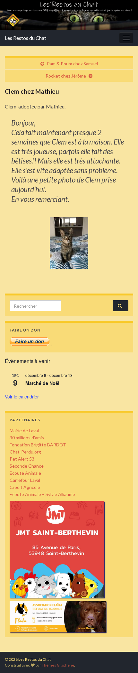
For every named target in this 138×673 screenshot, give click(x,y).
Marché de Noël (42, 383)
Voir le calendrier (22, 396)
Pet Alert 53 (22, 459)
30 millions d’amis (27, 437)
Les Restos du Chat (25, 38)
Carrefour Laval (25, 480)
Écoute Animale (25, 473)
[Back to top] (124, 658)
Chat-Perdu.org (25, 451)
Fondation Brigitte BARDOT (38, 444)
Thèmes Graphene (58, 665)
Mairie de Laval (24, 430)
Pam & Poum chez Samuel (72, 63)
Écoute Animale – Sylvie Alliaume (42, 494)
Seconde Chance (27, 466)
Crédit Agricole (25, 487)
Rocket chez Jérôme (66, 76)
